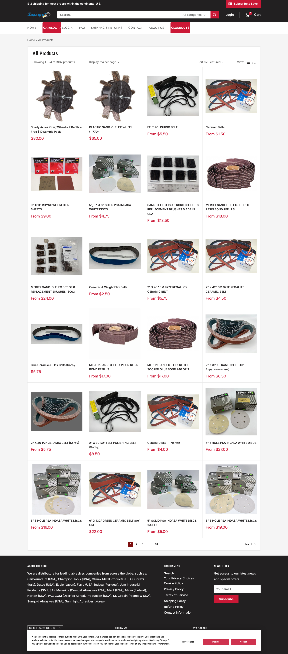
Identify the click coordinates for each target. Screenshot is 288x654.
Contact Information (178, 612)
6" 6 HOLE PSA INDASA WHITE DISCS (231, 520)
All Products (46, 40)
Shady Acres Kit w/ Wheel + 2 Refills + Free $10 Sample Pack (56, 129)
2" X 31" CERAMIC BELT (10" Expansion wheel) (225, 367)
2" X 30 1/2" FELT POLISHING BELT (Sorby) (112, 445)
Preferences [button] (164, 644)
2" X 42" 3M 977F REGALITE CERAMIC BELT (225, 289)
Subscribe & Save (246, 3)
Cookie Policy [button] (92, 644)
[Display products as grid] (248, 62)
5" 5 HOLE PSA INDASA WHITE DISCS (231, 442)
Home (31, 40)
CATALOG (50, 27)
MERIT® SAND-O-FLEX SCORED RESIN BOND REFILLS (227, 207)
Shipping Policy (175, 601)
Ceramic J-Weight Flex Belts (108, 287)
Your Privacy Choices (179, 578)
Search (169, 573)
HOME (31, 27)
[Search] (214, 14)
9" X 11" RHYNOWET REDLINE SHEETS (51, 207)
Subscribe (226, 599)
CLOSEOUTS (180, 27)
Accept (243, 642)
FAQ (82, 27)
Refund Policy (174, 606)
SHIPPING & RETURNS (106, 27)
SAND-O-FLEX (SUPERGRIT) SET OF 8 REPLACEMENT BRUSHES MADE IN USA (173, 209)
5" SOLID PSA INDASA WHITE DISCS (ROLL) (172, 523)
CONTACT (135, 27)
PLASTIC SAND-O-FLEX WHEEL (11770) (110, 129)
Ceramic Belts (215, 127)
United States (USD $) (42, 628)
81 (156, 544)
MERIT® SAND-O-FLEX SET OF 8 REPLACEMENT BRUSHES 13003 (53, 289)
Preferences (188, 642)
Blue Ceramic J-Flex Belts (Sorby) (53, 365)
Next (248, 544)
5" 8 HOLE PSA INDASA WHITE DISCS (56, 520)
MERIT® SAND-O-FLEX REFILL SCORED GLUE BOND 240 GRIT (168, 367)
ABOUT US (156, 27)
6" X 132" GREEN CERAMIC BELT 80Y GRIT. (114, 523)
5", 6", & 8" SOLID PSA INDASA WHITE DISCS (110, 207)
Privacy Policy (174, 589)
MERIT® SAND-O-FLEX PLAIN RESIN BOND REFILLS (113, 367)
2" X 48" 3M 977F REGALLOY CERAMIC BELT (167, 289)
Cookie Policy (173, 583)
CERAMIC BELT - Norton (163, 442)
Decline (215, 642)
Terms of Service (176, 595)
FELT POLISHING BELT (162, 127)
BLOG (66, 27)
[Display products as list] (254, 62)
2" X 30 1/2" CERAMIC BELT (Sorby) (55, 442)
